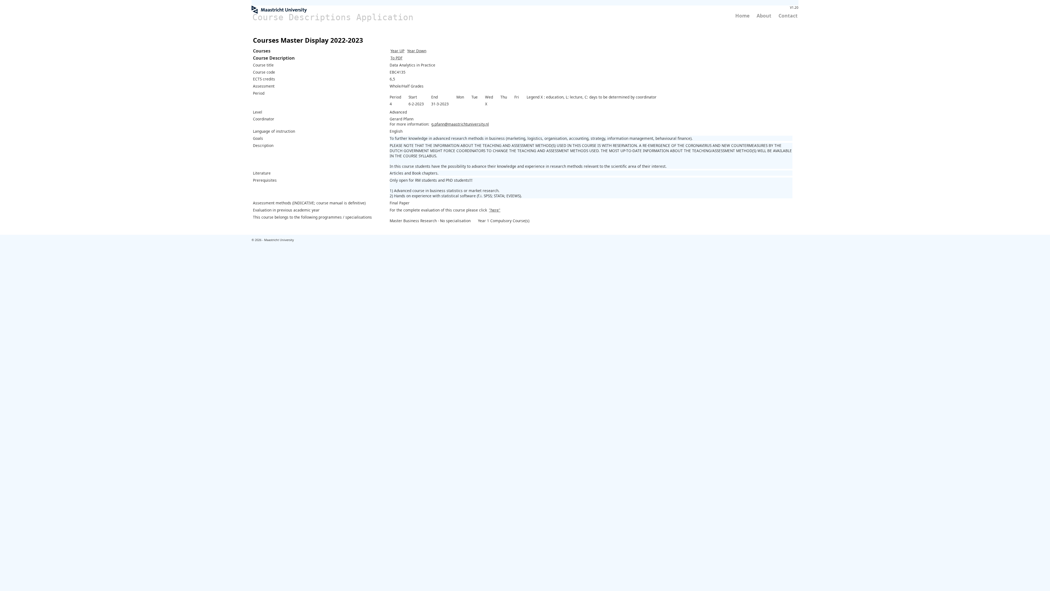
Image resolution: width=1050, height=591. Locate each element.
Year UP (397, 50)
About (764, 15)
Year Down (416, 50)
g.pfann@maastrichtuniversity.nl (460, 124)
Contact (788, 15)
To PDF (396, 57)
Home (742, 15)
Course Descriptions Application (332, 17)
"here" (494, 210)
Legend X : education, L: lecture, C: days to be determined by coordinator (592, 97)
